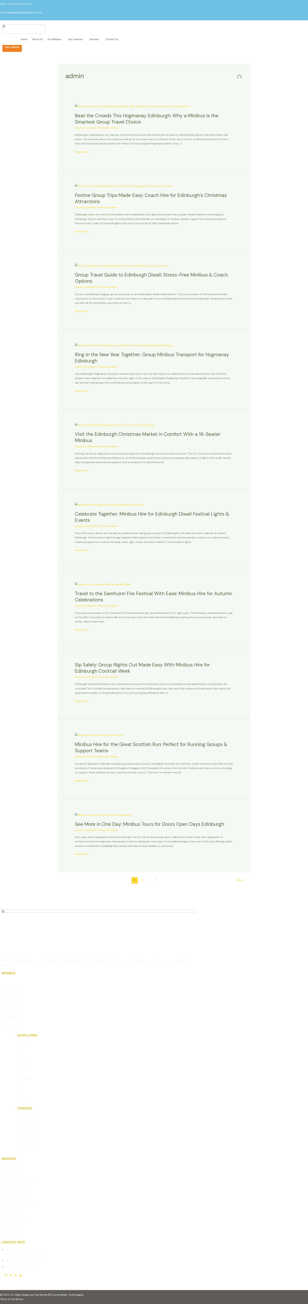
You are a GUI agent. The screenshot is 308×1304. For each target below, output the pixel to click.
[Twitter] (10, 1275)
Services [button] (94, 39)
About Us (37, 39)
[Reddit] (20, 1275)
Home (24, 39)
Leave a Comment (85, 128)
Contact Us (112, 39)
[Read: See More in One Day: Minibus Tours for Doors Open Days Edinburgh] (103, 814)
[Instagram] (6, 1275)
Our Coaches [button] (75, 39)
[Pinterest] (15, 1275)
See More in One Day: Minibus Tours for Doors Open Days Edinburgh (149, 824)
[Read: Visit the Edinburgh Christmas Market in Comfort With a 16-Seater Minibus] (115, 425)
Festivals (103, 128)
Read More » (82, 152)
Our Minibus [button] (54, 39)
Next (241, 880)
